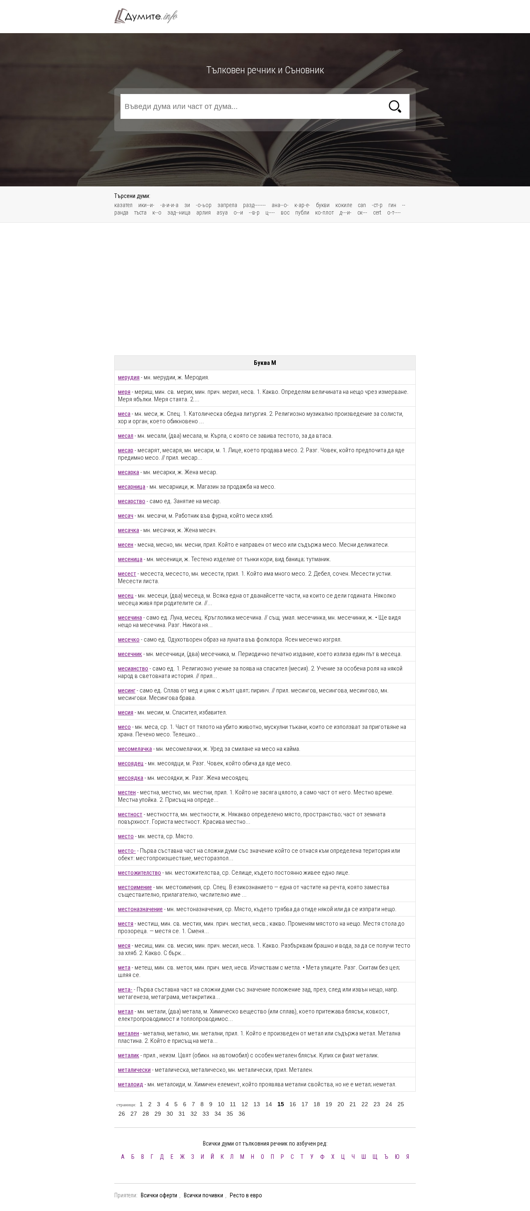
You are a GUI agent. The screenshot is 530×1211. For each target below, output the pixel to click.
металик (128, 1055)
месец (126, 595)
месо (124, 727)
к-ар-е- (302, 205)
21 (352, 1104)
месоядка (130, 778)
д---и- (346, 212)
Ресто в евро (246, 1195)
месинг (126, 690)
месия (125, 712)
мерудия (129, 377)
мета (124, 967)
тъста (140, 212)
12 (244, 1104)
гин (392, 205)
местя (125, 923)
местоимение (135, 887)
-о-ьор (204, 205)
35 (229, 1113)
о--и (238, 212)
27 (133, 1113)
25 (401, 1104)
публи (302, 212)
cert (377, 212)
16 (292, 1104)
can (362, 205)
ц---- (270, 212)
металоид (130, 1084)
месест (127, 573)
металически (134, 1069)
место (126, 836)
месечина (130, 617)
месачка (128, 530)
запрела (227, 205)
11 (233, 1104)
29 (157, 1113)
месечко (129, 639)
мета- (125, 989)
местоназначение (140, 909)
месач (125, 515)
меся (124, 945)
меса (124, 413)
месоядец (131, 763)
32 (193, 1113)
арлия (203, 212)
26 (121, 1113)
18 (316, 1104)
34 (217, 1113)
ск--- (362, 212)
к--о (156, 212)
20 (340, 1104)
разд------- (254, 205)
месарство (131, 501)
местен (127, 792)
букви (323, 205)
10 (221, 1104)
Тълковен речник (150, 15)
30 (169, 1113)
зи (187, 205)
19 (328, 1104)
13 (256, 1104)
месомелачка (135, 749)
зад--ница (178, 212)
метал (125, 1011)
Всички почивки (203, 1195)
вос (285, 212)
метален (128, 1033)
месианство (133, 668)
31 (181, 1113)
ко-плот (324, 212)
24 (388, 1104)
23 (376, 1104)
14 (268, 1104)
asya (222, 212)
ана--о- (280, 205)
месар (125, 450)
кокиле (343, 205)
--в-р (254, 212)
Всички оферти (159, 1195)
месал (125, 435)
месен (125, 544)
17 (304, 1104)
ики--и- (146, 205)
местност (130, 814)
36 (241, 1113)
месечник (130, 654)
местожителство (139, 872)
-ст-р (377, 205)
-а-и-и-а (169, 205)
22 (364, 1104)
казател (123, 205)
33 (205, 1113)
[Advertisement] (265, 289)
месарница (131, 486)
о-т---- (394, 212)
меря (124, 392)
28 (145, 1113)
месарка (128, 472)
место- (127, 850)
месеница (130, 559)
